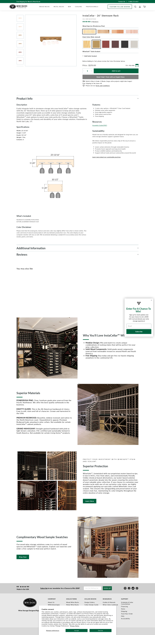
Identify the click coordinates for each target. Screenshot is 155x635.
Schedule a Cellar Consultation (127, 603)
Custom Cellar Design (120, 7)
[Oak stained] (20, 293)
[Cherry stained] (23, 293)
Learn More (89, 501)
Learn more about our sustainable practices (106, 157)
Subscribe (44, 588)
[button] (135, 6)
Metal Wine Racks (72, 605)
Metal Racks (59, 6)
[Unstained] (17, 293)
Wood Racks (44, 6)
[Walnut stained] (26, 293)
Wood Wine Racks (72, 602)
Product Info (24, 98)
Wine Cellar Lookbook (110, 605)
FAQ (122, 616)
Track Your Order (127, 614)
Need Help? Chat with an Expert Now (111, 77)
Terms (123, 609)
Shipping (124, 611)
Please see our (98, 86)
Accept (76, 630)
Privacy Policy (74, 626)
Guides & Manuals (109, 602)
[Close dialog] (151, 300)
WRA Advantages (54, 605)
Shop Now (23, 557)
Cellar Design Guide (91, 605)
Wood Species (94, 26)
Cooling (78, 6)
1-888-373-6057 (133, 1)
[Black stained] (29, 293)
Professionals (92, 6)
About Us (51, 602)
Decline (100, 630)
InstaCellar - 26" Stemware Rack (20, 301)
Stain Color (91, 37)
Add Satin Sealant (90, 56)
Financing (124, 606)
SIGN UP (107, 588)
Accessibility (125, 618)
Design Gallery (89, 602)
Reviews (22, 254)
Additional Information (31, 248)
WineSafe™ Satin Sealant (91, 51)
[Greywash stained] (32, 293)
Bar (69, 6)
